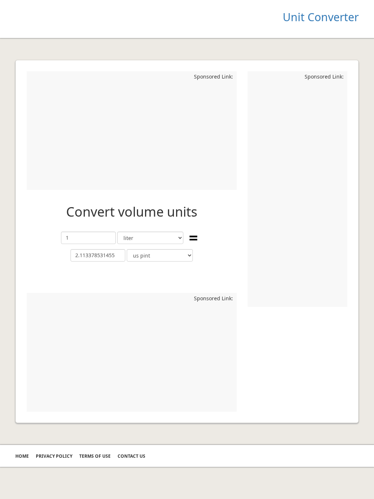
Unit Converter (321, 16)
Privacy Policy (54, 456)
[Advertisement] (131, 135)
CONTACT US (131, 456)
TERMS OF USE (95, 456)
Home (22, 456)
